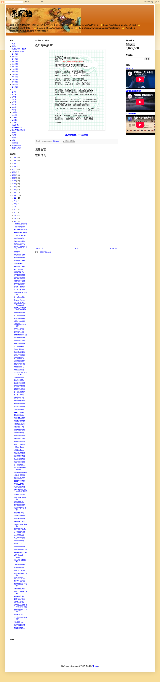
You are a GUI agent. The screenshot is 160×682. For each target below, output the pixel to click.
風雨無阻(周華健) (19, 546)
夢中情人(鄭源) (19, 329)
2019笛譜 (15, 72)
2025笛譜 (15, 56)
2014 (14, 192)
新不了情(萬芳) (19, 358)
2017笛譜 (15, 77)
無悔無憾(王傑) (19, 427)
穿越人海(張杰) (19, 568)
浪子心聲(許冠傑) (19, 532)
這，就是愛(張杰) (19, 465)
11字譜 (14, 115)
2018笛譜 (15, 74)
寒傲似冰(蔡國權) (19, 453)
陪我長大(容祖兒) (19, 462)
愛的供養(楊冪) (19, 380)
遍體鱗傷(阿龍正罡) (20, 335)
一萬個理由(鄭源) (19, 227)
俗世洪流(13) (18, 614)
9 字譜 (14, 110)
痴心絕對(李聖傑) (19, 341)
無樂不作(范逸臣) (19, 421)
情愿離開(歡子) (19, 502)
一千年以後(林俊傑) (20, 233)
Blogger (95, 666)
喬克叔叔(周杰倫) (19, 459)
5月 (15, 218)
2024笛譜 (15, 59)
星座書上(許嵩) (19, 602)
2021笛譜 (15, 67)
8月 (15, 210)
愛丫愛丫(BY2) (19, 395)
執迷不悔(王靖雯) (19, 521)
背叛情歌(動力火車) (20, 552)
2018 (14, 181)
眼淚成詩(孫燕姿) (19, 478)
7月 (15, 213)
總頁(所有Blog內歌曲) (19, 49)
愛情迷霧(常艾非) (19, 367)
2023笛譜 (15, 62)
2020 (14, 175)
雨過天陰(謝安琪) (19, 625)
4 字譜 (14, 97)
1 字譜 (14, 89)
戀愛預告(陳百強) (19, 244)
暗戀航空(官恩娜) (19, 355)
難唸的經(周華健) (19, 258)
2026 (14, 157)
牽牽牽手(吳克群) (19, 481)
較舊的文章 (114, 248)
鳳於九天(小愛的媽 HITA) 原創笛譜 (20, 309)
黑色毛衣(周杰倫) (19, 403)
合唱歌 (14, 133)
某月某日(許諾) (19, 596)
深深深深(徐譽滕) (19, 487)
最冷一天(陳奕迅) (19, 444)
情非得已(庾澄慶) (19, 505)
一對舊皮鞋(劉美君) (20, 224)
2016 (14, 187)
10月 (16, 204)
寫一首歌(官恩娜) (19, 297)
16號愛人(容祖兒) (20, 235)
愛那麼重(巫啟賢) (19, 383)
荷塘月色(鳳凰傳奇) (20, 472)
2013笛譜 (15, 87)
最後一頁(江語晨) (19, 438)
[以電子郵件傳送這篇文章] (64, 141)
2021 (14, 172)
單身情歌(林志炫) (19, 456)
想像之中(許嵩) (19, 398)
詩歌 (13, 140)
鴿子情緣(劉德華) (19, 275)
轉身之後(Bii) (18, 263)
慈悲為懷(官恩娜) (19, 361)
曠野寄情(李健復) (19, 260)
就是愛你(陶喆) (19, 450)
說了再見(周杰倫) (19, 315)
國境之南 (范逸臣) (20, 529)
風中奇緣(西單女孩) (20, 549)
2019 (14, 178)
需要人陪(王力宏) (19, 313)
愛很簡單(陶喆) (19, 377)
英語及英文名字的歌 (18, 130)
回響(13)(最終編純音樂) (133, 91)
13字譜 (14, 120)
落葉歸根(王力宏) (19, 338)
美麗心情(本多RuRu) (18, 556)
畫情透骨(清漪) (19, 415)
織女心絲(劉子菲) (19, 269)
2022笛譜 (15, 64)
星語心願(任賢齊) (19, 599)
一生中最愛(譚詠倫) (20, 230)
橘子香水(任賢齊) (19, 290)
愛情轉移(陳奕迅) (19, 364)
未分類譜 (15, 143)
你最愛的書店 (16, 145)
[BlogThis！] (66, 141)
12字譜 (14, 117)
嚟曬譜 (21, 14)
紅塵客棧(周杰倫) (19, 565)
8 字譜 (14, 107)
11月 (16, 201)
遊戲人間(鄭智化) (19, 430)
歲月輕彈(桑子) (19, 349)
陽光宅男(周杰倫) (19, 406)
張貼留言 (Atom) (45, 252)
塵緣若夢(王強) (19, 332)
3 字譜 (14, 95)
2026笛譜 (15, 54)
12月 (16, 198)
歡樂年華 (17, 252)
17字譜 (14, 122)
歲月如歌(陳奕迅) (19, 352)
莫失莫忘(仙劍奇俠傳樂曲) (20, 468)
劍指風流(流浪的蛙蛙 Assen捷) (20, 304)
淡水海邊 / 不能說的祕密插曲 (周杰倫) (21, 491)
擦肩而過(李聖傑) (19, 281)
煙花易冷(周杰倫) (19, 343)
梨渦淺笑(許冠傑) (19, 495)
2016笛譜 (15, 79)
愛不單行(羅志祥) (19, 392)
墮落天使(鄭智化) (19, 300)
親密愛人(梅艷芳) (19, 287)
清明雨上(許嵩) (19, 484)
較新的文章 (39, 248)
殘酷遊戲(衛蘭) (19, 433)
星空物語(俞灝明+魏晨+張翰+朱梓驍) (20, 606)
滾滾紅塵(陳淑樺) (19, 318)
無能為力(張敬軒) (19, 424)
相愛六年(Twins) (19, 571)
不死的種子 (15, 125)
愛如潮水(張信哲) (19, 389)
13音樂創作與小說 (18, 51)
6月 (15, 215)
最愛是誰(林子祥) (19, 436)
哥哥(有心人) (130, 68)
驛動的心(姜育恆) (19, 241)
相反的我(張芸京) (19, 578)
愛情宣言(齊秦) (19, 370)
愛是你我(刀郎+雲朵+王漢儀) (20, 373)
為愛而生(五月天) (19, 581)
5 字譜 (14, 100)
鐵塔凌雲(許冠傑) (19, 255)
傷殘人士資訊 (16, 148)
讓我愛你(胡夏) (19, 238)
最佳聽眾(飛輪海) (19, 441)
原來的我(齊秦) (19, 541)
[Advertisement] (76, 229)
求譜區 (14, 46)
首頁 (76, 248)
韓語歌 (14, 138)
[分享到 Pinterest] (73, 141)
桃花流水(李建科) (19, 538)
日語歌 (14, 135)
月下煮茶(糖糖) (131, 113)
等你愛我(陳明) (19, 409)
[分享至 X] (69, 141)
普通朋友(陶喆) (19, 447)
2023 (14, 166)
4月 (15, 221)
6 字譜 (14, 102)
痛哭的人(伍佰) (19, 412)
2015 (14, 190)
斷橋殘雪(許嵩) (19, 272)
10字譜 (14, 112)
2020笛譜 (15, 69)
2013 (14, 195)
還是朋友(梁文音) (19, 278)
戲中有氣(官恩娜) (19, 284)
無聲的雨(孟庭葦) (19, 418)
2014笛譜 (15, 84)
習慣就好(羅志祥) (19, 475)
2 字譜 (14, 92)
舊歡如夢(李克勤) (19, 266)
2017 (14, 184)
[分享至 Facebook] (71, 141)
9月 (15, 207)
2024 (14, 163)
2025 (14, 160)
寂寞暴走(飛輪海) (19, 516)
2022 (14, 169)
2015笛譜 (15, 82)
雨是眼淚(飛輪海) (19, 628)
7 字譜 (14, 105)
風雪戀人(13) (18, 544)
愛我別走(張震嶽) (19, 386)
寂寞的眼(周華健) (19, 518)
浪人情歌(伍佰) (19, 535)
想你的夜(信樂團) (19, 401)
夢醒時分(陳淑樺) (19, 321)
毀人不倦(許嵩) (19, 346)
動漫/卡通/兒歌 (17, 128)
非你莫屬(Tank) (19, 622)
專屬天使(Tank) (19, 513)
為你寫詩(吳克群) (19, 589)
